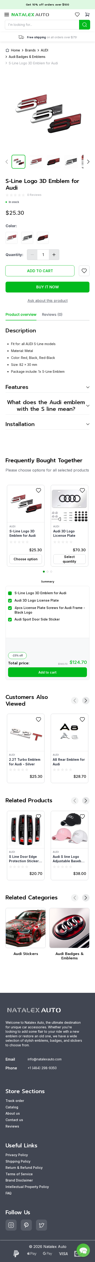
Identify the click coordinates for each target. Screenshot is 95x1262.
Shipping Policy (18, 1161)
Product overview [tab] (21, 314)
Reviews (12, 1126)
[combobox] (47, 24)
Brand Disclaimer (19, 1180)
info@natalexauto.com (45, 1059)
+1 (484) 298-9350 (42, 1068)
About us (13, 1113)
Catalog (12, 1107)
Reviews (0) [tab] (52, 314)
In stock (14, 202)
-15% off (17, 655)
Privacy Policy (17, 1155)
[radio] (7, 195)
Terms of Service (19, 1174)
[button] (26, 526)
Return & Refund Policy (24, 1168)
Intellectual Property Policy (27, 1187)
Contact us (14, 1120)
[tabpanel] (47, 375)
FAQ (9, 1193)
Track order (15, 1101)
